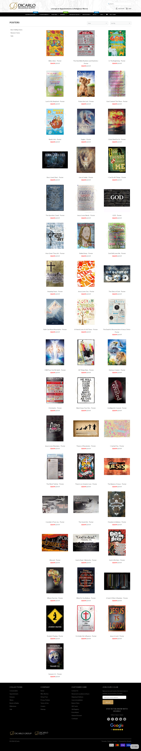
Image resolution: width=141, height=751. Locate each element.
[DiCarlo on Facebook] (113, 719)
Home (42, 691)
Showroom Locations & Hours (80, 694)
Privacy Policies (45, 700)
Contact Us (75, 691)
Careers (43, 706)
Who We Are (44, 694)
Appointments (14, 694)
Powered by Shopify (125, 741)
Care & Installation (77, 700)
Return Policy (75, 703)
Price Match (75, 712)
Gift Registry (75, 709)
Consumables (14, 691)
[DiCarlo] (22, 6)
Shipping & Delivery (77, 697)
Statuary (12, 697)
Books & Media (14, 703)
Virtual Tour (44, 697)
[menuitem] (31, 14)
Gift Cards (75, 706)
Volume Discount (77, 715)
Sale (11, 709)
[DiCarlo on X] (109, 718)
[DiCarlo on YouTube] (117, 719)
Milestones (13, 706)
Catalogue (75, 718)
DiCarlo (17, 741)
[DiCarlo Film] (42, 734)
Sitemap (43, 709)
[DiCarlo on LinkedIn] (121, 719)
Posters (15, 22)
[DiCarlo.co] (22, 734)
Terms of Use (45, 703)
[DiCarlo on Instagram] (125, 719)
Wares (11, 700)
